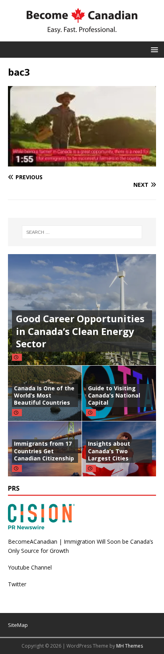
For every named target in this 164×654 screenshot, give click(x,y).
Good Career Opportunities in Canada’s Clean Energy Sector (80, 331)
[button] (153, 49)
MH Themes (129, 645)
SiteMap (18, 625)
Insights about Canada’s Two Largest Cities (109, 451)
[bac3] (82, 162)
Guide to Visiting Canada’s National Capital (114, 395)
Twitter (17, 584)
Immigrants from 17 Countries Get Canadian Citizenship (44, 451)
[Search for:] (82, 232)
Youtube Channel (30, 567)
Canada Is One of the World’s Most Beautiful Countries (44, 395)
